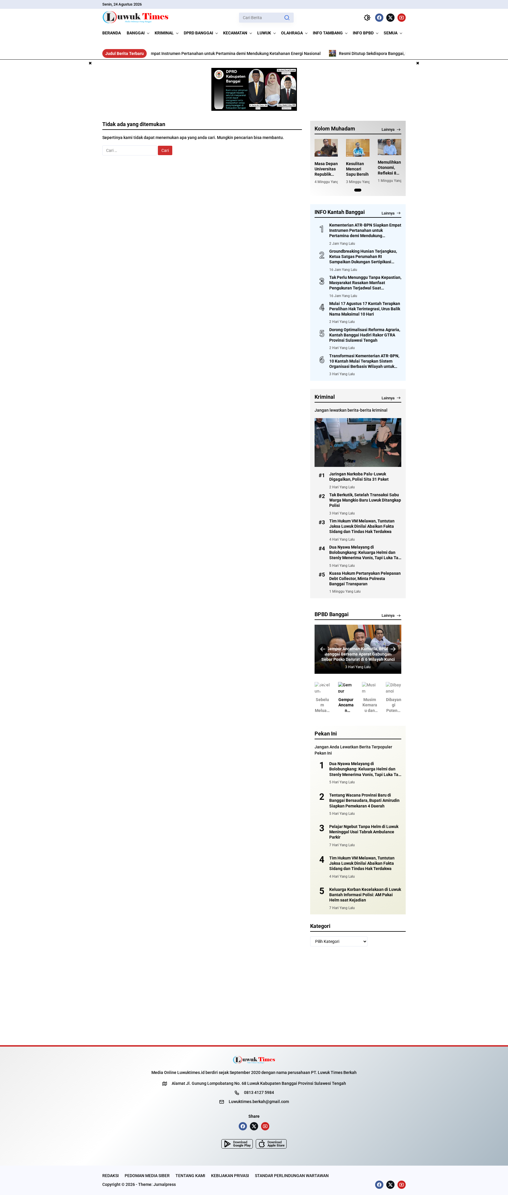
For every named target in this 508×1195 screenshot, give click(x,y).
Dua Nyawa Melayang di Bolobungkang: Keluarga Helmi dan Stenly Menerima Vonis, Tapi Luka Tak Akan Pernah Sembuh (364, 553)
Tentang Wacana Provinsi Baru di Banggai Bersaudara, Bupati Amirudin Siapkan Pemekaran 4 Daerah (364, 800)
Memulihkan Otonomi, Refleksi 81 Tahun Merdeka (389, 168)
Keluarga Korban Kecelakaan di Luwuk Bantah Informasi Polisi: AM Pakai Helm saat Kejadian (365, 894)
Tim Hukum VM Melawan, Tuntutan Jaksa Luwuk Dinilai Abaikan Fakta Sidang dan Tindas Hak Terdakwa (362, 526)
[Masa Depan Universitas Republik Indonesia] (326, 148)
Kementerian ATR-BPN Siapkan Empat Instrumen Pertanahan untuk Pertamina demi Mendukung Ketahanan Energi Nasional (160, 53)
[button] (287, 18)
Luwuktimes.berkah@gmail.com (259, 1101)
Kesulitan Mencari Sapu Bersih (357, 169)
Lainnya (388, 129)
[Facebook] (379, 18)
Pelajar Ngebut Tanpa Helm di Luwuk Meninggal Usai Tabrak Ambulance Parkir (363, 831)
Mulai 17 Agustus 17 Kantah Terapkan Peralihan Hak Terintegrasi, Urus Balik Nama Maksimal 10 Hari (364, 308)
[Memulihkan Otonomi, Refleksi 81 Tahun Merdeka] (389, 147)
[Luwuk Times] (135, 17)
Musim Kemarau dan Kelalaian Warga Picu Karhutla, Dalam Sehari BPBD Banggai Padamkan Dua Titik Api (369, 705)
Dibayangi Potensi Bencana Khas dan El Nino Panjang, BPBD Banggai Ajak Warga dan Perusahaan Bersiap (393, 705)
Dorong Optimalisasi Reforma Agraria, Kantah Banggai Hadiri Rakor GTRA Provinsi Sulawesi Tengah (364, 335)
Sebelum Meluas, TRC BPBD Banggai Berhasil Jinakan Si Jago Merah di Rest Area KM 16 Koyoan (322, 705)
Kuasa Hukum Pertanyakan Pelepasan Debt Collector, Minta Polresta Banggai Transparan (365, 578)
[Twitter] (390, 18)
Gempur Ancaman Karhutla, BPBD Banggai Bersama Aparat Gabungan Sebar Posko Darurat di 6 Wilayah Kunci (358, 654)
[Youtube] (401, 18)
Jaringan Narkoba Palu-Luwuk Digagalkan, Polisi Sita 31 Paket (359, 477)
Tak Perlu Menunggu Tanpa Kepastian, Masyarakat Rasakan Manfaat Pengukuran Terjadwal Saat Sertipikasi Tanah (365, 283)
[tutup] (90, 63)
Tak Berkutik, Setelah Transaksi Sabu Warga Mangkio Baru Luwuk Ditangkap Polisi (365, 500)
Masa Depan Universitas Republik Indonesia (326, 169)
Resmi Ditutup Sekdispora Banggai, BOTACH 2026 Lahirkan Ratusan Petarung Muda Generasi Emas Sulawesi (395, 53)
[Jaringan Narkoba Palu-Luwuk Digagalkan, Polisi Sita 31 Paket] (358, 442)
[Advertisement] (76, 177)
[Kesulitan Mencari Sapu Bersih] (358, 148)
